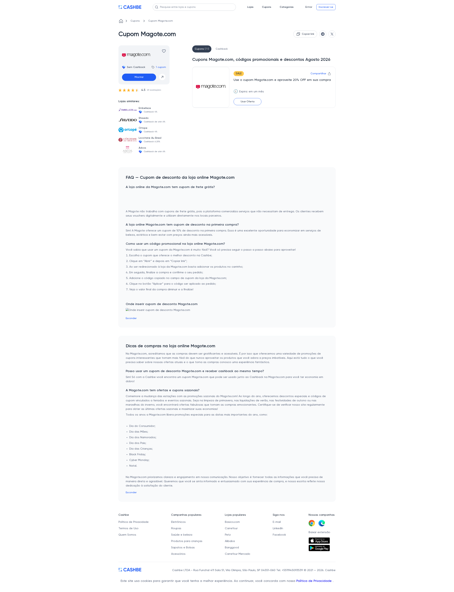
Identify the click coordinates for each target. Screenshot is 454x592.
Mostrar (139, 77)
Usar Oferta (247, 101)
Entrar (308, 7)
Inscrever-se (326, 7)
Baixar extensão (319, 532)
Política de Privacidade (314, 581)
